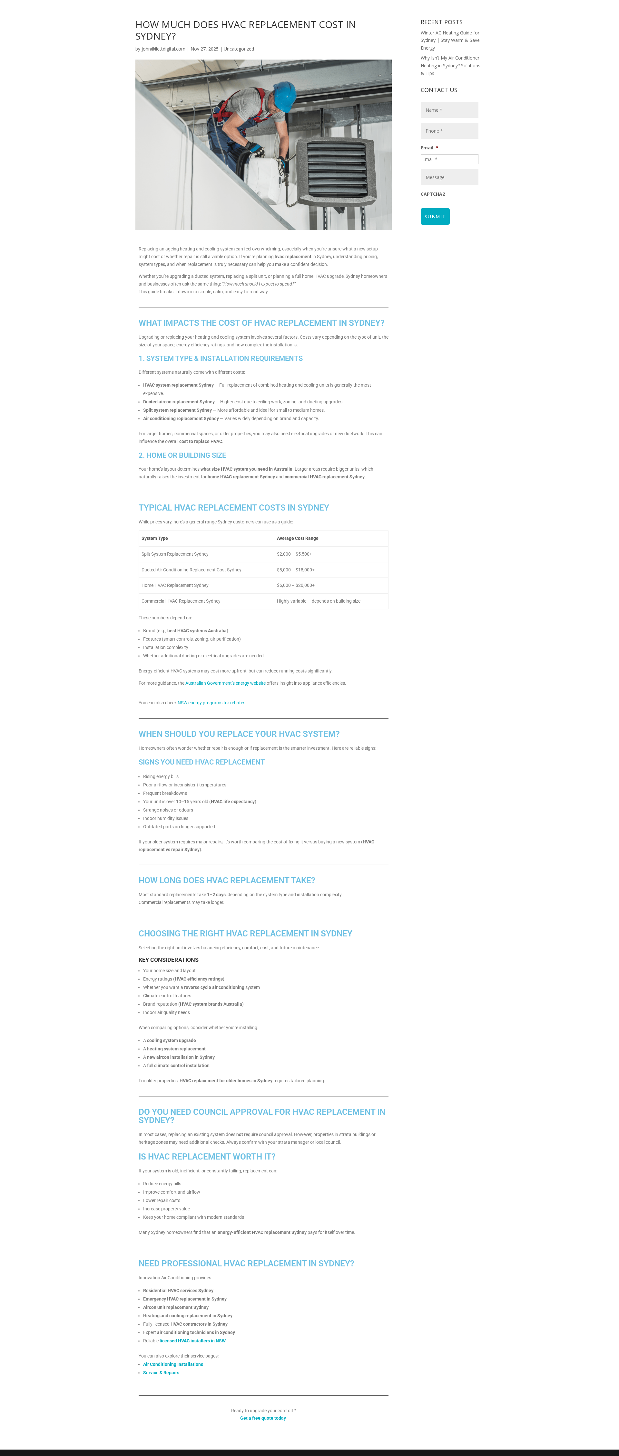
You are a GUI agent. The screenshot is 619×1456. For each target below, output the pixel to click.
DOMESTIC (362, 6)
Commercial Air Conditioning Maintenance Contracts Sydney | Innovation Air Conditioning (305, 20)
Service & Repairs (161, 1372)
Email (429, 148)
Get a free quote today (263, 1418)
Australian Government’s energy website (225, 683)
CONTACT (421, 33)
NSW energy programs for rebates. (212, 702)
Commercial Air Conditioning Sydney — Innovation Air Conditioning (257, 33)
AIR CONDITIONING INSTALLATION (298, 6)
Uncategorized (239, 49)
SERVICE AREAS (378, 33)
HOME (244, 6)
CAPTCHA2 (433, 194)
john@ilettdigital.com (163, 49)
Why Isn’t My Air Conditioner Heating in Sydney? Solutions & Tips (450, 65)
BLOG (348, 33)
